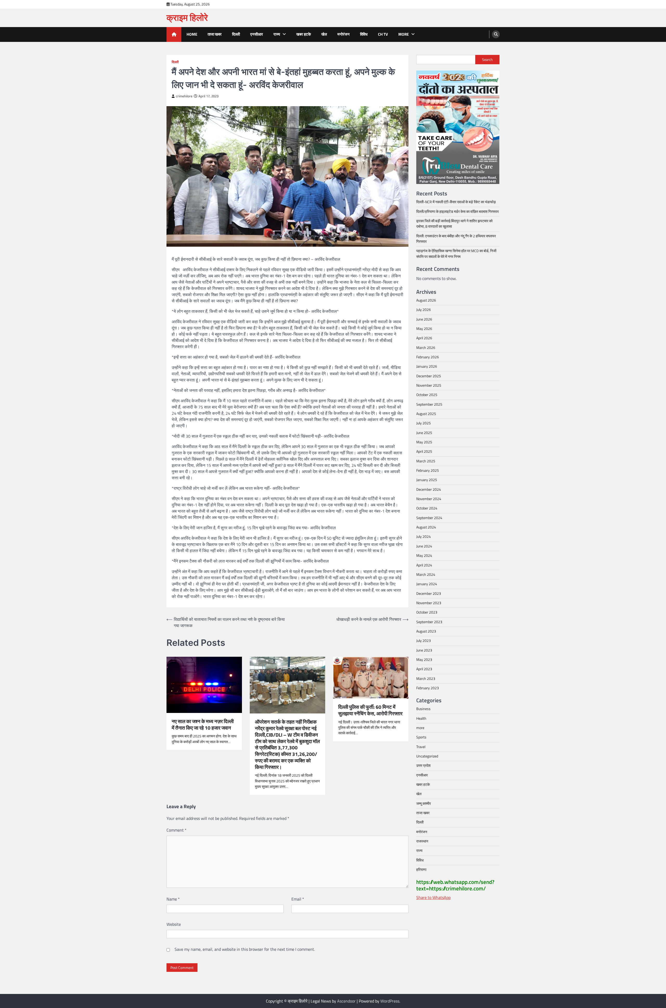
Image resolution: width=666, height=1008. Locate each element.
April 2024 (424, 565)
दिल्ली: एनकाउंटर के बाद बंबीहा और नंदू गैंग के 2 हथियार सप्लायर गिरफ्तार (456, 238)
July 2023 (423, 640)
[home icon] (173, 34)
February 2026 (427, 357)
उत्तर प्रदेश (423, 765)
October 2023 (426, 612)
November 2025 (428, 385)
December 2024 (428, 489)
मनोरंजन (343, 34)
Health (421, 718)
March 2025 (425, 461)
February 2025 (427, 470)
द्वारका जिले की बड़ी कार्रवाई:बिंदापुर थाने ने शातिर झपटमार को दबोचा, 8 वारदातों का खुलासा (454, 223)
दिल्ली (236, 34)
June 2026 (424, 319)
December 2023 (428, 593)
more (403, 34)
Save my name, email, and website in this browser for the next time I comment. (245, 949)
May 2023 (424, 659)
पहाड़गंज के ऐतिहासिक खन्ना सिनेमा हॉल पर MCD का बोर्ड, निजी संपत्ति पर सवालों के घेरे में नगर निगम (456, 253)
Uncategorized (427, 756)
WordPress (389, 1001)
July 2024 (423, 536)
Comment (176, 830)
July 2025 (423, 423)
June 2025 (424, 432)
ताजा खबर (215, 34)
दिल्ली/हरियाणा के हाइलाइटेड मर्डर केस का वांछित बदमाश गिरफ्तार (457, 211)
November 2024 (428, 499)
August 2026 (426, 300)
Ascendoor (346, 1001)
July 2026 (423, 309)
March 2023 (425, 678)
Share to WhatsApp (433, 897)
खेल (324, 34)
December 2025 (428, 376)
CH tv (383, 34)
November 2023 (428, 603)
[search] (496, 34)
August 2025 (426, 414)
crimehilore (184, 96)
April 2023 (424, 669)
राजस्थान (422, 841)
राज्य (276, 34)
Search (487, 59)
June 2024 (424, 546)
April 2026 (424, 338)
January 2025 (426, 480)
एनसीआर (256, 34)
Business (423, 709)
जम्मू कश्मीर (423, 803)
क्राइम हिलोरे (187, 17)
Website (173, 924)
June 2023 (424, 650)
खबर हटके (303, 34)
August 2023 (426, 631)
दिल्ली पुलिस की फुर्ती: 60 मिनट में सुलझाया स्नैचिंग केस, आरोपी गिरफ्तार (370, 710)
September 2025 (429, 404)
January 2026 (426, 366)
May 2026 (424, 328)
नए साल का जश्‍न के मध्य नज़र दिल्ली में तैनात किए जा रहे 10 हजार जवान (203, 724)
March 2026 (425, 347)
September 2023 (429, 621)
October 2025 (426, 395)
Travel (420, 746)
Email (297, 899)
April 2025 (424, 451)
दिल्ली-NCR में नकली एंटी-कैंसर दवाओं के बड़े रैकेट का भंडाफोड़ (456, 202)
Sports (421, 737)
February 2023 (427, 688)
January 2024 (426, 584)
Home (192, 34)
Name (173, 899)
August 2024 (426, 527)
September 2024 (429, 517)
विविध (364, 34)
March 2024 (425, 574)
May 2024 (424, 555)
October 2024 (426, 508)
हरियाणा (421, 869)
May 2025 (424, 442)
